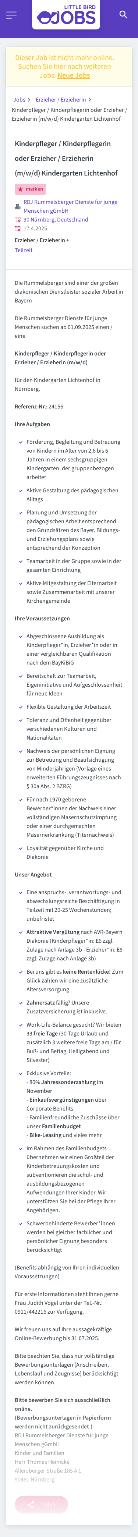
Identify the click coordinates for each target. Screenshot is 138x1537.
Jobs (19, 100)
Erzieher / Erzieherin (61, 100)
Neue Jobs (73, 75)
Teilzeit (23, 250)
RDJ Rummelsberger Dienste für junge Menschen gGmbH (70, 206)
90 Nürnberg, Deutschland (56, 220)
